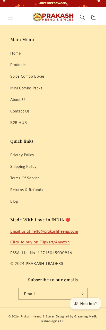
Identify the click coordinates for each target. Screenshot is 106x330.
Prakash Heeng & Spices (38, 316)
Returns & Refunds (26, 190)
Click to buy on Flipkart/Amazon (40, 242)
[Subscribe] (81, 294)
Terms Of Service (25, 178)
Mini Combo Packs (26, 88)
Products (18, 65)
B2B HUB (18, 122)
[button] (10, 17)
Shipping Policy (23, 166)
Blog (14, 201)
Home (15, 53)
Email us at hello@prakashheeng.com (44, 231)
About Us (18, 99)
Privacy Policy (22, 155)
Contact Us (20, 111)
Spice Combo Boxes (27, 76)
